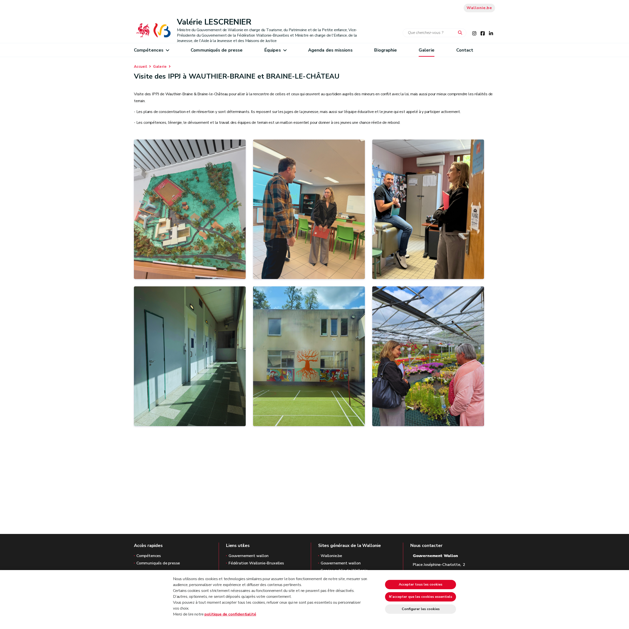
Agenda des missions (330, 50)
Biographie (385, 50)
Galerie (426, 50)
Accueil (140, 66)
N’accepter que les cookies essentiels (420, 596)
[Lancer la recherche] (461, 33)
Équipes (272, 50)
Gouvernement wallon (249, 555)
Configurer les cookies (421, 609)
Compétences (148, 50)
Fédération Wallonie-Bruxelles (256, 563)
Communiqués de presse (217, 50)
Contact (464, 50)
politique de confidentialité (230, 614)
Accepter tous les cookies (420, 584)
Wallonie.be (479, 8)
